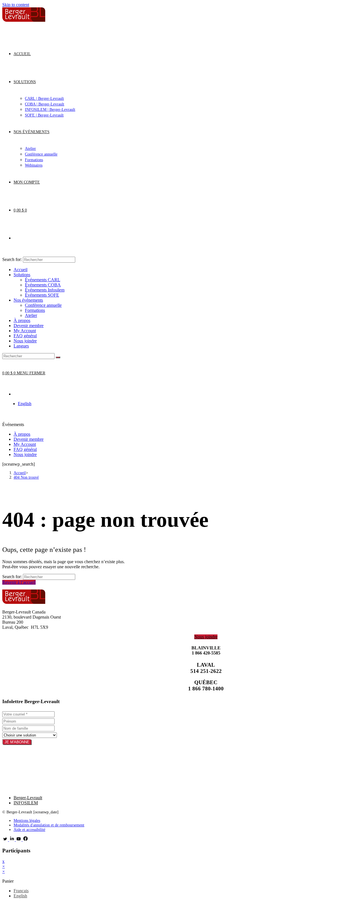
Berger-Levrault (28, 797)
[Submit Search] (58, 357)
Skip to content (15, 4)
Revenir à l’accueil (19, 582)
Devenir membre (29, 325)
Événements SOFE (42, 295)
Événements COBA (43, 284)
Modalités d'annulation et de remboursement (49, 825)
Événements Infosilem (44, 290)
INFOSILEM (26, 802)
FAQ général (25, 335)
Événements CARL (42, 279)
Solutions (22, 274)
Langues (21, 346)
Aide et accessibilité (29, 830)
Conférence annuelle (43, 305)
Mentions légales (27, 820)
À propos (22, 320)
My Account (25, 330)
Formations (35, 310)
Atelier (31, 315)
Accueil (20, 269)
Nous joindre (25, 340)
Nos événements (28, 300)
